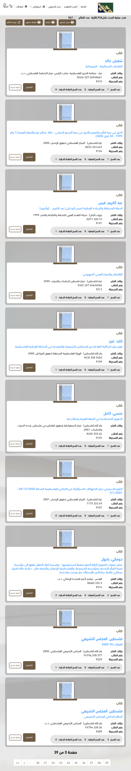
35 (76, 762)
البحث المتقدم (70, 6)
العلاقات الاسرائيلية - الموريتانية (103, 66)
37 (91, 762)
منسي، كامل (113, 413)
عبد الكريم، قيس (110, 202)
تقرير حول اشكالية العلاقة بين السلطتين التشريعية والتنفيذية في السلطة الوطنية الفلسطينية (68, 346)
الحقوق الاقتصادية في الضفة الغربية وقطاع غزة (94, 418)
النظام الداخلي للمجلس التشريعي (103, 716)
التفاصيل (29, 87)
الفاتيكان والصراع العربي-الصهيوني (102, 274)
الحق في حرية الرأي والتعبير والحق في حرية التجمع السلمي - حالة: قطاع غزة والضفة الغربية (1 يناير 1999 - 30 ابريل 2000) (66, 134)
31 (45, 762)
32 (53, 762)
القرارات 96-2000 (112, 644)
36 (83, 762)
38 (99, 762)
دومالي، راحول (111, 559)
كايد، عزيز (115, 340)
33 (60, 762)
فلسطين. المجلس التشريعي (101, 638)
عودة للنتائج (11, 22)
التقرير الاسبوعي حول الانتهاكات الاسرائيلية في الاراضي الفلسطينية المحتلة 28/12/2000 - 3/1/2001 (69, 490)
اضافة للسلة (15, 87)
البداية (83, 6)
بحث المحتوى (54, 6)
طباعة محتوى (31, 22)
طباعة (48, 22)
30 (37, 762)
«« (17, 762)
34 (68, 762)
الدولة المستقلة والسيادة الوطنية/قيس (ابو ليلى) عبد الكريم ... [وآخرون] (81, 208)
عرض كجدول (65, 22)
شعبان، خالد (113, 60)
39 (106, 762)
